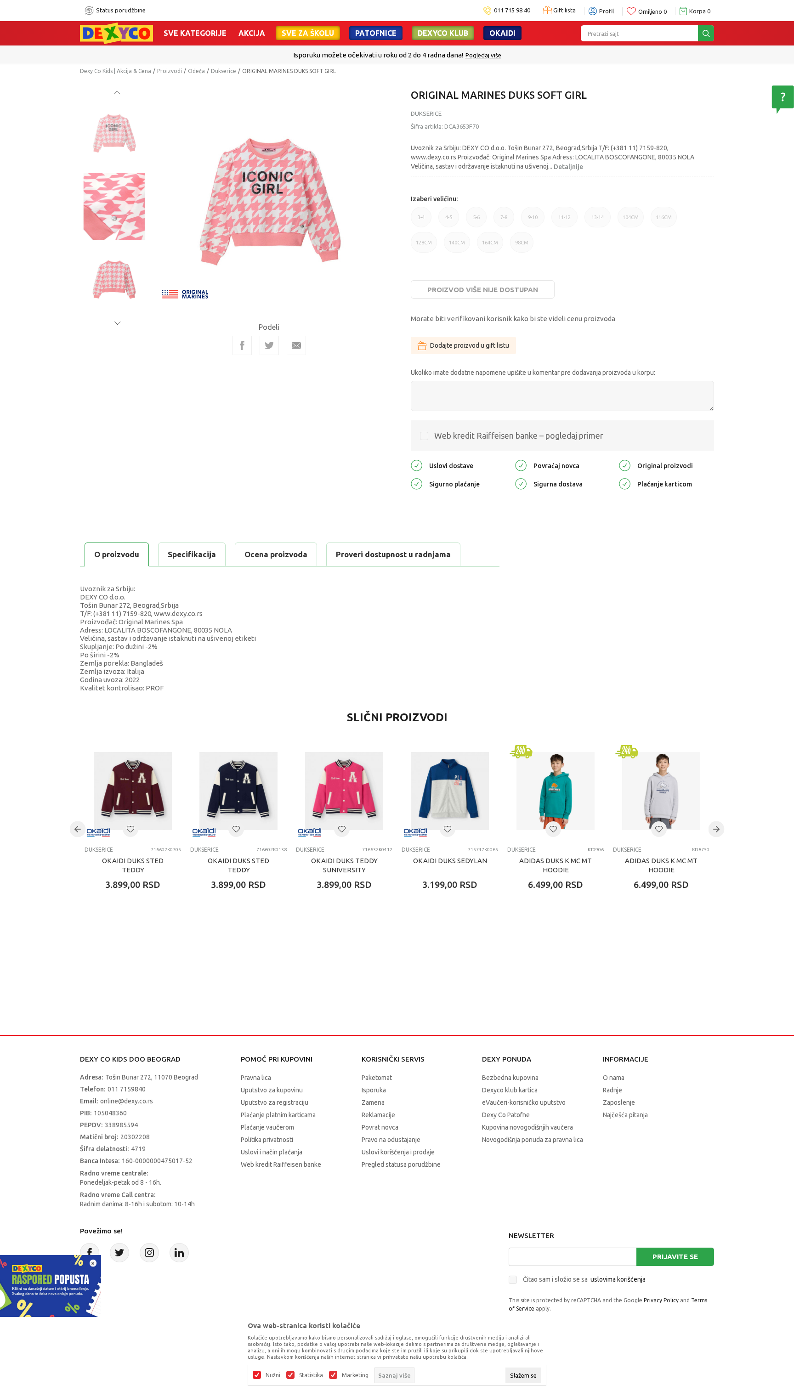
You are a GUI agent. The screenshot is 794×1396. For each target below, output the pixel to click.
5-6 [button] (476, 221)
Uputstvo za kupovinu (272, 1090)
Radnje (612, 1090)
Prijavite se (675, 1256)
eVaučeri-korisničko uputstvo (524, 1102)
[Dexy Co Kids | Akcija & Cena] (116, 32)
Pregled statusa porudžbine (401, 1164)
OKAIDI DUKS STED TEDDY (133, 865)
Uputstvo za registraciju (274, 1102)
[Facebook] (242, 345)
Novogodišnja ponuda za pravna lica (532, 1139)
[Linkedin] (179, 1252)
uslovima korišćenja (618, 1279)
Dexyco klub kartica (510, 1090)
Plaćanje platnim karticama (278, 1115)
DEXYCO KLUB (443, 33)
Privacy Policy (661, 1300)
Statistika (311, 1375)
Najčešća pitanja (625, 1115)
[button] (130, 829)
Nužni (273, 1375)
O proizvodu (116, 554)
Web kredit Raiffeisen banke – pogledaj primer (518, 435)
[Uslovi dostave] (416, 465)
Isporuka (374, 1090)
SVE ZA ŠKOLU (308, 33)
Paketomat (377, 1077)
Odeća (196, 71)
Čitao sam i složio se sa (584, 1279)
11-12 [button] (564, 221)
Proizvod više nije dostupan (482, 290)
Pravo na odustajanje (391, 1139)
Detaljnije (568, 166)
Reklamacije (378, 1115)
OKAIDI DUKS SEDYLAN (450, 861)
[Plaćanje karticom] (624, 483)
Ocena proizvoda (275, 554)
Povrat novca (380, 1127)
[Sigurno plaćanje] (416, 483)
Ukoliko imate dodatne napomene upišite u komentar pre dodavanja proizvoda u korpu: (533, 372)
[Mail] (296, 345)
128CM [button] (424, 246)
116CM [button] (664, 221)
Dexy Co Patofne (506, 1115)
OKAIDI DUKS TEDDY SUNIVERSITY (344, 865)
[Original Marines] (185, 293)
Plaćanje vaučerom (267, 1127)
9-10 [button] (532, 221)
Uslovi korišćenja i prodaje (398, 1152)
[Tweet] (269, 345)
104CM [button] (631, 221)
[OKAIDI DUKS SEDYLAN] (450, 791)
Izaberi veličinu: (434, 199)
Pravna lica (256, 1077)
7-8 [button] (504, 221)
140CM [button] (457, 246)
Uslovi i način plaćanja (271, 1152)
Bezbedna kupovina (510, 1077)
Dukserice (223, 71)
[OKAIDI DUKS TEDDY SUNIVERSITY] (344, 791)
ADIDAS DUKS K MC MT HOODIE (555, 865)
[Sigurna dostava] (521, 483)
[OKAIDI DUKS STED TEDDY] (133, 791)
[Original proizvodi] (624, 465)
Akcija (251, 33)
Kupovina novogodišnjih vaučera (527, 1127)
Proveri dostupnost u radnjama (393, 554)
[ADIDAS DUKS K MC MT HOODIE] (555, 791)
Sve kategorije (195, 33)
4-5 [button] (448, 221)
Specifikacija (192, 554)
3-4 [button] (421, 221)
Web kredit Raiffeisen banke (281, 1164)
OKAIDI (502, 33)
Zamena (373, 1102)
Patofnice (376, 33)
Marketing (355, 1375)
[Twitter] (119, 1252)
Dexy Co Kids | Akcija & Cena (115, 71)
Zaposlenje (619, 1102)
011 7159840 (127, 1089)
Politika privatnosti (267, 1139)
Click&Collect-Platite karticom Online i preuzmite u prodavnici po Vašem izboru (396, 55)
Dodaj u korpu (138, 938)
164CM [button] (490, 246)
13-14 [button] (598, 221)
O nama (613, 1077)
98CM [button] (521, 246)
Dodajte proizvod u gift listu (469, 345)
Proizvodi (169, 71)
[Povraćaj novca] (521, 465)
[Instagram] (149, 1252)
